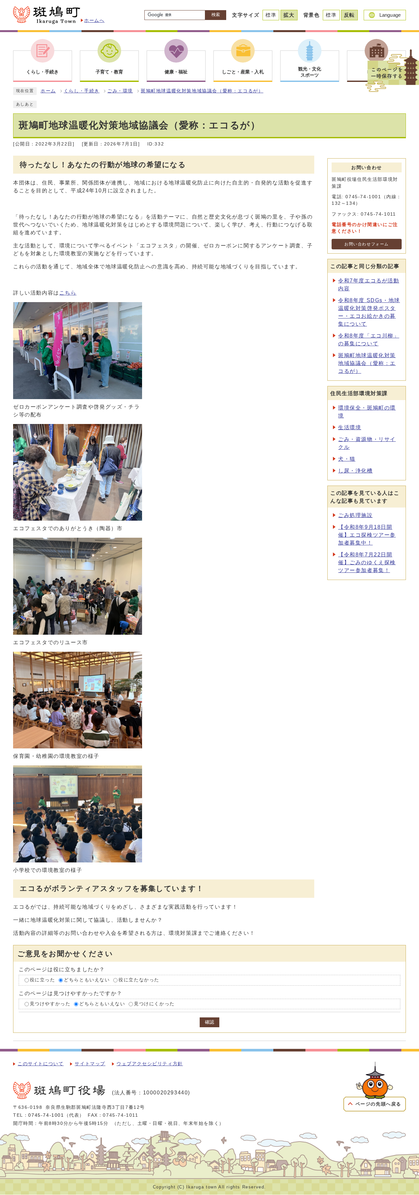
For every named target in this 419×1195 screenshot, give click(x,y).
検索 (215, 14)
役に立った (42, 979)
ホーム (48, 90)
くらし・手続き (82, 90)
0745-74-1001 (46, 1115)
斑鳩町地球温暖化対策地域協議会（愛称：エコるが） (202, 90)
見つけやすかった (50, 1003)
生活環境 (349, 427)
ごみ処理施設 (355, 515)
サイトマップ (90, 1063)
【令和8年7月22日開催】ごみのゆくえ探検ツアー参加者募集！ (367, 562)
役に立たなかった (138, 979)
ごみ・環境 (120, 90)
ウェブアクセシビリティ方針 (150, 1063)
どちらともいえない (87, 979)
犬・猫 (346, 459)
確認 (209, 1022)
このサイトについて (41, 1063)
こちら (68, 293)
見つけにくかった (154, 1003)
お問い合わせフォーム (366, 244)
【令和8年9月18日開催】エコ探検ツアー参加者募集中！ (367, 535)
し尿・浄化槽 (355, 470)
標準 (270, 15)
